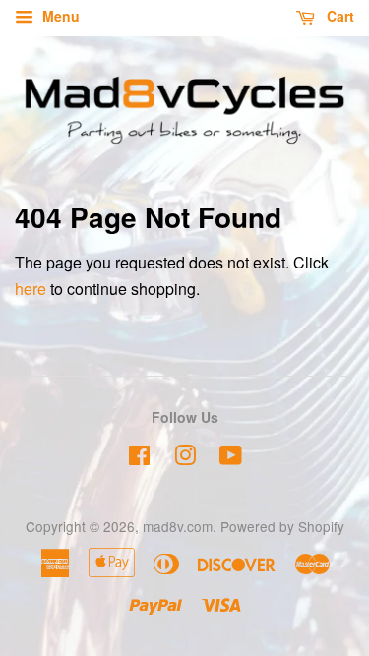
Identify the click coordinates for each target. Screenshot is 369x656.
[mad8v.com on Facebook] (139, 458)
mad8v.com (178, 526)
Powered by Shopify (282, 526)
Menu (59, 16)
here (30, 288)
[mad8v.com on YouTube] (230, 458)
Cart (338, 16)
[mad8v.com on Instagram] (185, 458)
